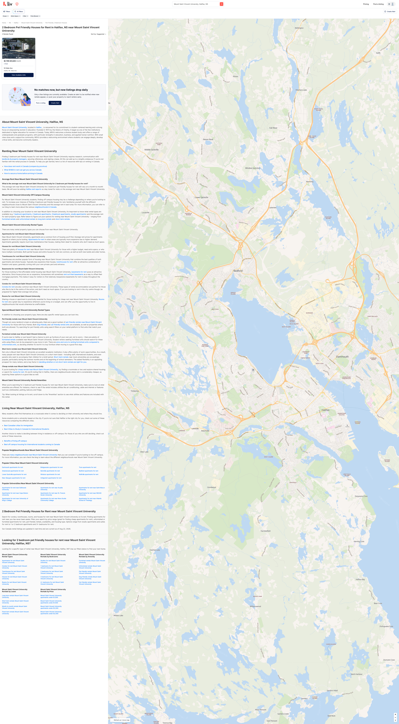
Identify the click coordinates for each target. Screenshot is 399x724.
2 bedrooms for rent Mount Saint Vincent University (52, 572)
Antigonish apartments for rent (51, 478)
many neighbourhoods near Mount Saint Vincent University (33, 455)
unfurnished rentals (27, 219)
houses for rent (24, 249)
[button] (16, 57)
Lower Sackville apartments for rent (14, 474)
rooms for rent (18, 372)
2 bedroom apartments (42, 214)
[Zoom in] (395, 714)
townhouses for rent (65, 262)
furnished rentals (9, 219)
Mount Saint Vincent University (14, 127)
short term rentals (62, 219)
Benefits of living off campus (15, 441)
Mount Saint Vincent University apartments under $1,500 (51, 602)
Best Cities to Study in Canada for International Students (26, 429)
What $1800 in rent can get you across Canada (22, 170)
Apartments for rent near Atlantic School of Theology (90, 499)
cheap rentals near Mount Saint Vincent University (38, 369)
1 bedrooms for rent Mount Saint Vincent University (52, 567)
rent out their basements (73, 274)
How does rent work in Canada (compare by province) (25, 166)
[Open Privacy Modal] (17, 4)
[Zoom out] (395, 717)
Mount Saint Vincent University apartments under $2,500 (51, 612)
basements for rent (79, 272)
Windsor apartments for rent (50, 474)
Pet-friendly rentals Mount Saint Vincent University (90, 572)
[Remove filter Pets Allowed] (40, 16)
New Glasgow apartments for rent (13, 478)
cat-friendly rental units (60, 325)
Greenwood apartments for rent (13, 471)
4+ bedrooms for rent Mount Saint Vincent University (52, 583)
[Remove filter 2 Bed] (27, 16)
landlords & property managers (14, 159)
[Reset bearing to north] (395, 720)
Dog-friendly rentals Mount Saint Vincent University (90, 578)
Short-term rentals (61, 357)
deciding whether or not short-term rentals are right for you (62, 362)
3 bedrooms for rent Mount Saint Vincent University (52, 578)
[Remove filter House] (8, 16)
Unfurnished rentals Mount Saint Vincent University (90, 567)
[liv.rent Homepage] (7, 4)
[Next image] (32, 48)
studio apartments (78, 214)
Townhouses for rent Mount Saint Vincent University (13, 572)
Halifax (39, 127)
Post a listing (378, 4)
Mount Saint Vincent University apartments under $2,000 (51, 607)
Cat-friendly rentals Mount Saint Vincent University (90, 583)
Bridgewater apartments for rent (52, 467)
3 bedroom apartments (61, 214)
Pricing (366, 4)
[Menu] (391, 4)
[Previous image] (5, 48)
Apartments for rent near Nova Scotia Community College (53, 499)
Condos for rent (8, 287)
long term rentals (45, 219)
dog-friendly (42, 325)
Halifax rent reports (33, 189)
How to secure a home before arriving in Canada (23, 173)
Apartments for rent (36, 239)
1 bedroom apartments (23, 214)
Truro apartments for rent (87, 467)
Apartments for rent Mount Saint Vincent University (13, 561)
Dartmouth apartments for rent (12, 467)
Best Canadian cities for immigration (18, 425)
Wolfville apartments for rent (88, 474)
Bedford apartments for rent (88, 471)
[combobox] (174, 4)
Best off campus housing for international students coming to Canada (32, 444)
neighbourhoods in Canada (45, 207)
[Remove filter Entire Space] (20, 16)
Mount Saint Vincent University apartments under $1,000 (51, 596)
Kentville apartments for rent (50, 471)
